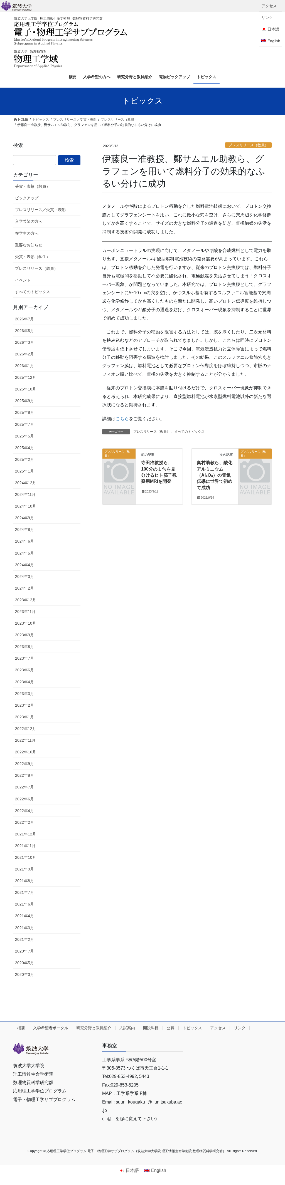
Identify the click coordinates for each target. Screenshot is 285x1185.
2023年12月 (25, 600)
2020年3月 (24, 974)
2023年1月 (24, 717)
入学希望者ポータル (50, 1028)
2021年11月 (25, 845)
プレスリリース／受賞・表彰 (40, 209)
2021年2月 (24, 939)
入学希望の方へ (28, 221)
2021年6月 (24, 904)
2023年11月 (25, 611)
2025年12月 (25, 377)
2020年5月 (24, 963)
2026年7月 (24, 319)
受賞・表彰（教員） (32, 186)
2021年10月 (25, 857)
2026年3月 (24, 342)
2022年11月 (25, 740)
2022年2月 (24, 822)
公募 (171, 1028)
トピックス (192, 1028)
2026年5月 (24, 330)
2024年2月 (24, 588)
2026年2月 (24, 354)
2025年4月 (24, 448)
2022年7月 (24, 787)
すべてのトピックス (190, 432)
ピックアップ (26, 198)
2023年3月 (24, 693)
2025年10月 (25, 389)
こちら (122, 418)
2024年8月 (24, 529)
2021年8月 (24, 881)
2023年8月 (24, 646)
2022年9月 (24, 763)
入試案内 (127, 1028)
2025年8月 (24, 412)
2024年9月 (24, 518)
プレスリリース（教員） (248, 145)
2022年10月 (25, 752)
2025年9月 (24, 401)
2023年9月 (24, 635)
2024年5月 (24, 553)
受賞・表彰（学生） (32, 256)
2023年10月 (25, 623)
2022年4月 (24, 810)
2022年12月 (25, 728)
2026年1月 (24, 365)
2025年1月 (24, 471)
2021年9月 (24, 869)
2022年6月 (24, 799)
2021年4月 (24, 916)
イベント (23, 280)
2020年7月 (24, 951)
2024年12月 (25, 483)
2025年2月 (24, 459)
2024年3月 (24, 576)
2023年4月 (24, 682)
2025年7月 (24, 424)
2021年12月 (25, 834)
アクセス (269, 6)
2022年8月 (24, 775)
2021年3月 (24, 928)
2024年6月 (24, 541)
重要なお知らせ (28, 245)
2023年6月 (24, 670)
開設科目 (151, 1028)
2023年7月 (24, 658)
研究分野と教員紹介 (93, 1028)
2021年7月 (24, 892)
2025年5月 (24, 436)
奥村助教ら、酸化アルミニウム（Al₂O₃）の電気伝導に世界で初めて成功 (214, 475)
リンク (267, 17)
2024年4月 (24, 565)
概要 (21, 1028)
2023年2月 (24, 705)
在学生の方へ (26, 233)
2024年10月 (25, 506)
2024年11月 (25, 494)
